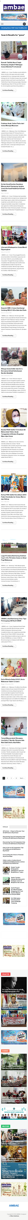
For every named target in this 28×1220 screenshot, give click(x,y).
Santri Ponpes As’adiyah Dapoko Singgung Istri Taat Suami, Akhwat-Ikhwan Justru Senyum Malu (13, 891)
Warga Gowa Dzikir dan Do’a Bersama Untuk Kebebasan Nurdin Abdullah (11, 371)
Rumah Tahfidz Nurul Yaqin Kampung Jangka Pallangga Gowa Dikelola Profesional (11, 65)
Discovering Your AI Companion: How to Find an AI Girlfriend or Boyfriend (14, 837)
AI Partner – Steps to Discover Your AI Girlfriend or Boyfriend (13, 831)
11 (16, 778)
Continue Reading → (8, 90)
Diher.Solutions (14, 1216)
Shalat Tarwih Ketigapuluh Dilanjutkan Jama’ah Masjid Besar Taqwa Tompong (13, 870)
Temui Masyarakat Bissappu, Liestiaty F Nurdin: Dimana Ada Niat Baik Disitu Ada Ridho (12, 740)
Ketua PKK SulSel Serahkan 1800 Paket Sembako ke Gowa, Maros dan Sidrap (13, 497)
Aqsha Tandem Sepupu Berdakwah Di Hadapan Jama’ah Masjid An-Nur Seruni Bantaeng (13, 881)
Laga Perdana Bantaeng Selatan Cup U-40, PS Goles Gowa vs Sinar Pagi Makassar (14, 558)
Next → (22, 778)
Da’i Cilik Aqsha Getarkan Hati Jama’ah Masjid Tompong (15, 900)
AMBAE (14, 1205)
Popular (5, 827)
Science (5, 1051)
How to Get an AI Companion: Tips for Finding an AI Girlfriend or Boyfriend (13, 849)
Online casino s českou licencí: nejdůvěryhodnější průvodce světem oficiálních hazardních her (14, 862)
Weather (5, 1126)
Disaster (5, 974)
